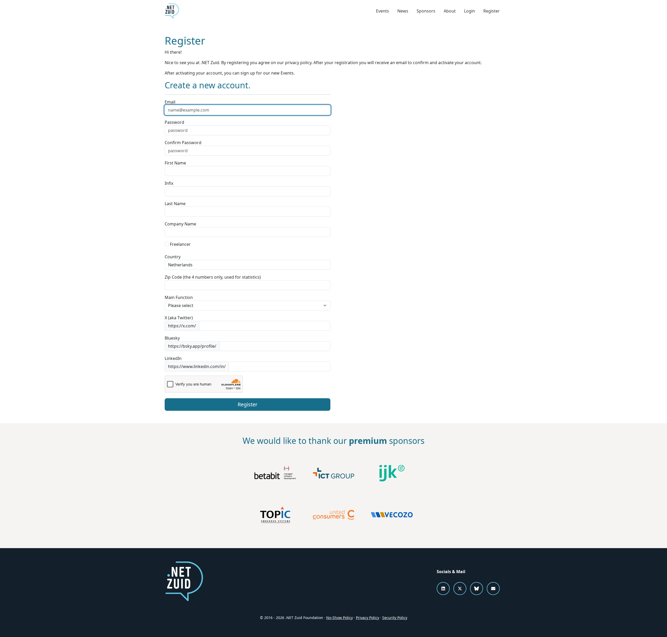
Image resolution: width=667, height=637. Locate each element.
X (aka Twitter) (179, 318)
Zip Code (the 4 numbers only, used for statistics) (213, 277)
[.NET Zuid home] (172, 11)
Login (469, 11)
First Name (175, 163)
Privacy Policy (367, 617)
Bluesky (172, 338)
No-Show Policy (339, 617)
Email (170, 102)
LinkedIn (173, 358)
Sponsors (426, 11)
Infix (169, 183)
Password (174, 122)
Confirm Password (183, 142)
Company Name (180, 224)
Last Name (175, 203)
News (402, 11)
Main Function (179, 297)
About (450, 11)
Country (173, 257)
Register (491, 11)
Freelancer (180, 244)
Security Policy (394, 617)
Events (382, 11)
